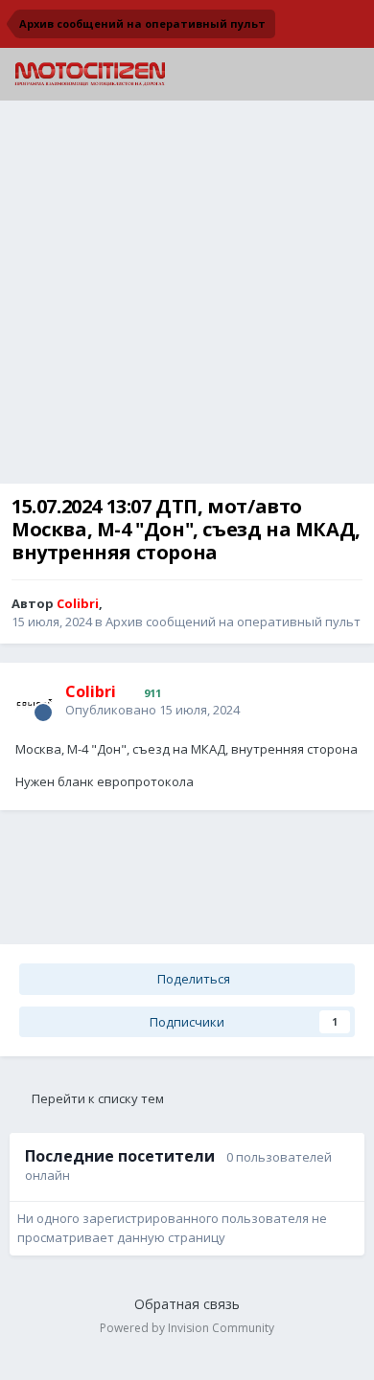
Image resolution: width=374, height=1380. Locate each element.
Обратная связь (187, 1304)
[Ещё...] (339, 699)
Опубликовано (152, 709)
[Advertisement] (187, 297)
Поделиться (192, 978)
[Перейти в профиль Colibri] (34, 701)
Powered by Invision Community (187, 1328)
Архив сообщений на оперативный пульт (233, 621)
